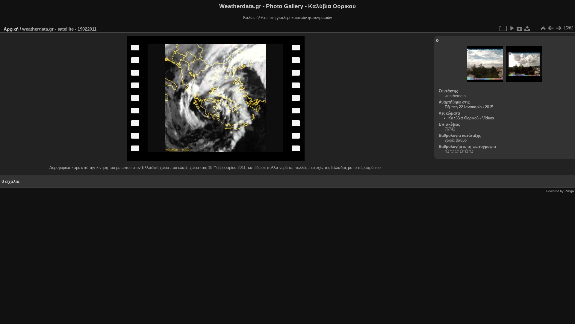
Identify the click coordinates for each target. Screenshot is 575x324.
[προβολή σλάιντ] (512, 28)
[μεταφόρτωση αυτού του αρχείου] (527, 28)
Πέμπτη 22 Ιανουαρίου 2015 (469, 107)
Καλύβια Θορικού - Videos (471, 118)
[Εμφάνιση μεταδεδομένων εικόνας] (519, 28)
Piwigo (569, 191)
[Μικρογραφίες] (543, 28)
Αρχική (11, 29)
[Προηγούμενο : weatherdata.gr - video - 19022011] (551, 28)
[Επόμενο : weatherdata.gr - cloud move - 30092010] (558, 28)
